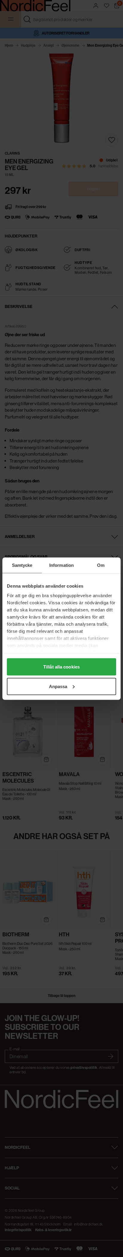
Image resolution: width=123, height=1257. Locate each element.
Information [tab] (61, 564)
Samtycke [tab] (22, 564)
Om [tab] (100, 564)
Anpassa (58, 686)
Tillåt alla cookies (61, 666)
